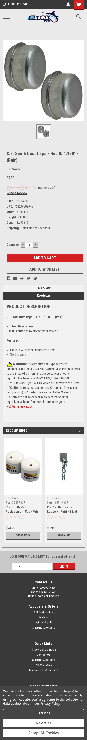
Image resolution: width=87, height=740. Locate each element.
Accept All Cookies (43, 732)
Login (37, 622)
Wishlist (44, 617)
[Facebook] (8, 278)
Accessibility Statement (43, 670)
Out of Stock (23, 535)
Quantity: (13, 245)
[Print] (22, 278)
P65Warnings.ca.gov (19, 406)
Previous (74, 430)
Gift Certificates (43, 612)
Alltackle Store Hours (43, 649)
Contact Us (43, 654)
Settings (43, 713)
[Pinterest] (35, 278)
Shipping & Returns (43, 627)
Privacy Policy (43, 665)
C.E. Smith (12, 498)
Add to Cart (64, 535)
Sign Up (48, 622)
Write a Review (17, 193)
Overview (44, 288)
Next (80, 430)
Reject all (43, 723)
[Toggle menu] (6, 17)
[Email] (15, 278)
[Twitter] (28, 278)
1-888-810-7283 (18, 4)
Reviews (43, 296)
